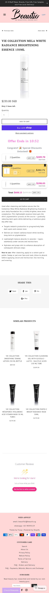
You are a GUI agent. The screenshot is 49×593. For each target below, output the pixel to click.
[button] (12, 173)
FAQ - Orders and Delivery (24, 565)
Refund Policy (24, 556)
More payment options (24, 133)
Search (24, 546)
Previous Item (9, 30)
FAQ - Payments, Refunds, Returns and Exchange (24, 568)
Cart (44, 15)
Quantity (5, 110)
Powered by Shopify (32, 530)
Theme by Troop (15, 530)
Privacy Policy (24, 553)
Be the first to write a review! (24, 489)
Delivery (24, 562)
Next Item (41, 30)
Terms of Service (24, 559)
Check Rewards (11, 590)
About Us (24, 549)
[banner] (25, 14)
